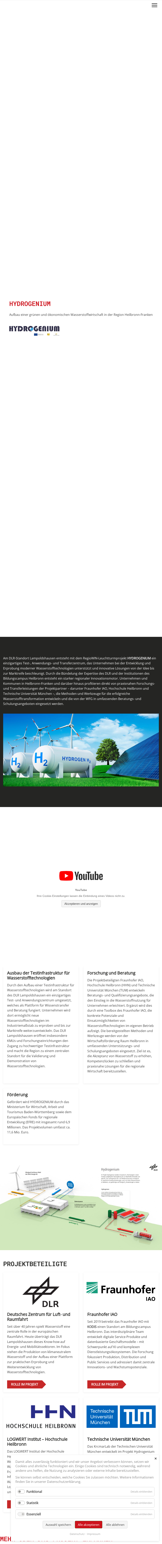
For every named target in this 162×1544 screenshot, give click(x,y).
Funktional (34, 1491)
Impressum (93, 1534)
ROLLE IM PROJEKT (24, 1384)
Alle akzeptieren (88, 1525)
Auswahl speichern (58, 1525)
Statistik (32, 1503)
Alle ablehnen (115, 1525)
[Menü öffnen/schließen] (154, 5)
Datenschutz (77, 1534)
